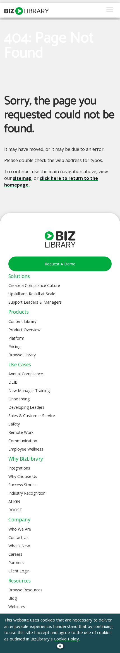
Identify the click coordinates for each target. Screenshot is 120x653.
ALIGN (14, 501)
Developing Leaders (26, 407)
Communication (22, 440)
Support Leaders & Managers (35, 302)
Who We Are (19, 529)
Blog (12, 598)
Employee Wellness (25, 449)
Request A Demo (60, 264)
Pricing (14, 346)
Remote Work (20, 432)
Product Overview (24, 329)
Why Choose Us (22, 476)
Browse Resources (25, 589)
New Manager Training (29, 390)
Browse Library (22, 354)
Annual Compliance (25, 373)
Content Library (22, 321)
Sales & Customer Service (31, 415)
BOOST (15, 509)
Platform (16, 338)
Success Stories (22, 484)
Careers (15, 554)
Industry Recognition (26, 493)
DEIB (13, 382)
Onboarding (19, 399)
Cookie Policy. (67, 639)
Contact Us (18, 537)
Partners (16, 562)
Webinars (16, 606)
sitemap (22, 178)
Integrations (19, 468)
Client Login (19, 571)
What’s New (19, 545)
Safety (14, 424)
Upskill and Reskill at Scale (31, 293)
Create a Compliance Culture (34, 285)
